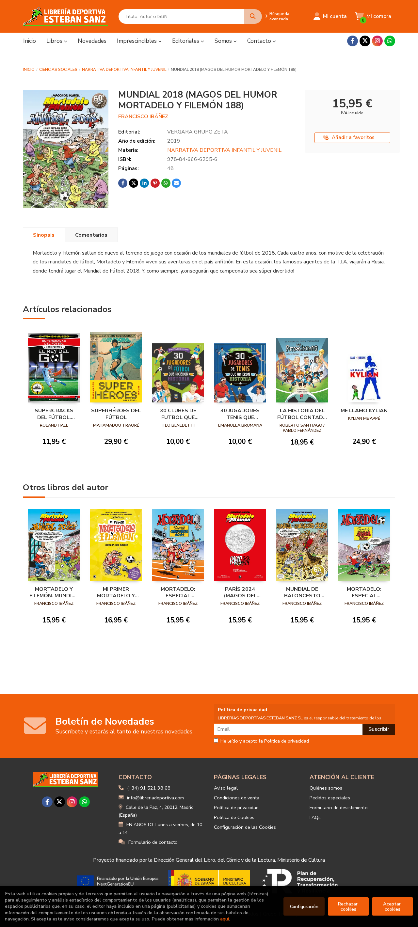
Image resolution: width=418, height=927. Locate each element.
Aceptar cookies (392, 906)
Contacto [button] (260, 41)
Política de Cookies (234, 817)
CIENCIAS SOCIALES (58, 69)
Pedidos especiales (330, 797)
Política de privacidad (236, 807)
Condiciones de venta (236, 797)
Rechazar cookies (348, 906)
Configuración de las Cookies (245, 827)
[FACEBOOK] (352, 41)
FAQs (315, 817)
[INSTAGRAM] (377, 41)
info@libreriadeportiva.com (155, 797)
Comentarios (91, 235)
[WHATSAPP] (389, 41)
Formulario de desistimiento (339, 807)
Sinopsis (44, 235)
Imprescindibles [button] (137, 41)
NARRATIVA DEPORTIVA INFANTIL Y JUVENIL (124, 69)
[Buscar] (253, 16)
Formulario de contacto (153, 842)
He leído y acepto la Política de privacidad (264, 741)
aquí (224, 919)
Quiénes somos (326, 788)
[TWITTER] (365, 41)
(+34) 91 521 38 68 (148, 788)
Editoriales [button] (186, 41)
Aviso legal (226, 788)
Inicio (29, 69)
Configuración (304, 906)
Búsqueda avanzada (279, 16)
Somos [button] (224, 41)
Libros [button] (55, 41)
